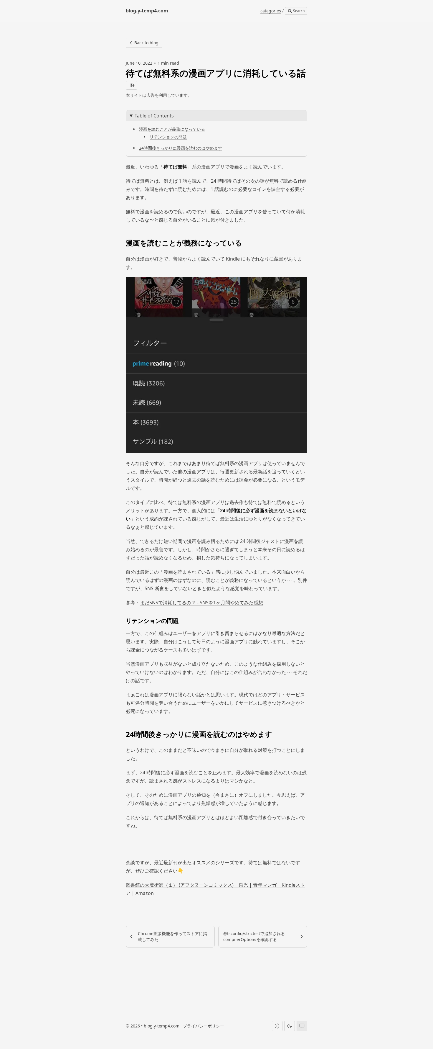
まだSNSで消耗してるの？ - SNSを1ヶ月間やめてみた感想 (201, 602)
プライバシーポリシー (203, 1026)
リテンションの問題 (168, 137)
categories (270, 11)
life (131, 85)
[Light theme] (277, 1026)
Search (298, 10)
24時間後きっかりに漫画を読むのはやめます (180, 148)
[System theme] (302, 1026)
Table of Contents (154, 115)
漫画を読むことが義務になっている (172, 129)
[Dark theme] (289, 1026)
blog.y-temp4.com (161, 1026)
